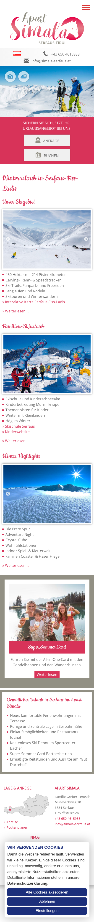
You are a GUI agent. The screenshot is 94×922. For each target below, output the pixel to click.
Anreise (12, 822)
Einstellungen (47, 911)
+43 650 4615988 (65, 54)
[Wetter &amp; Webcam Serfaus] (24, 79)
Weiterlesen (47, 674)
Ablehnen (47, 901)
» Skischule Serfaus (18, 426)
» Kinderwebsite (16, 431)
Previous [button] (8, 239)
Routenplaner (16, 827)
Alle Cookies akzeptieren (47, 892)
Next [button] (86, 239)
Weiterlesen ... (16, 311)
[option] (47, 239)
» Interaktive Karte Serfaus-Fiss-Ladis (33, 301)
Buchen (51, 155)
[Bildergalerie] (11, 79)
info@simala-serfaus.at (51, 61)
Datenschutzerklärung (27, 883)
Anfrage (51, 140)
